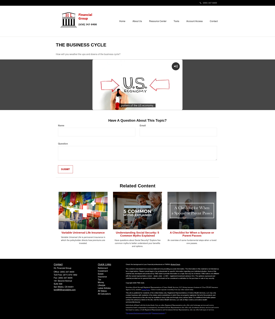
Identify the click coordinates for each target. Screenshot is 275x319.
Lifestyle (101, 285)
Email (143, 125)
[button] (137, 21)
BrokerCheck (175, 264)
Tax (99, 279)
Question (63, 143)
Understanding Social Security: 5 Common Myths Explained (137, 234)
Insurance (102, 276)
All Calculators (104, 293)
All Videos (102, 290)
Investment (103, 270)
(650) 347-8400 (210, 2)
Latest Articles (104, 288)
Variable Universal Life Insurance (83, 232)
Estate (101, 273)
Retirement (103, 268)
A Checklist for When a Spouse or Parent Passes (192, 234)
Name (61, 125)
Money (101, 282)
